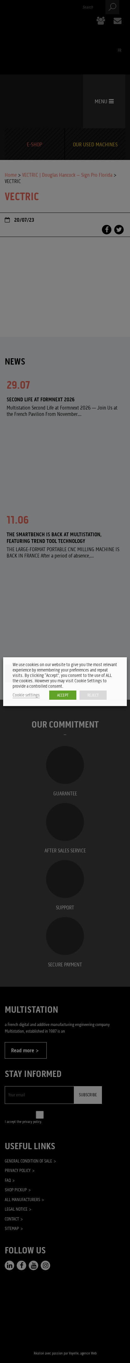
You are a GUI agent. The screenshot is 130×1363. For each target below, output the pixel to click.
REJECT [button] (93, 695)
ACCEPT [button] (62, 695)
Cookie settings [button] (26, 695)
